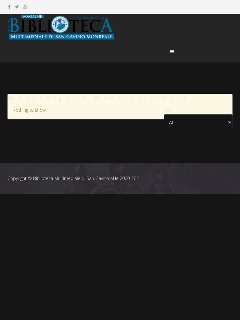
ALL (11, 98)
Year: (169, 110)
